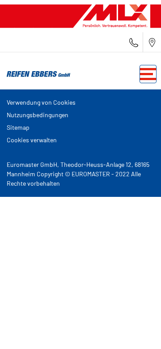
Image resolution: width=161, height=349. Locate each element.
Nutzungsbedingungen (37, 115)
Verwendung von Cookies (41, 102)
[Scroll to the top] (137, 330)
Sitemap (18, 127)
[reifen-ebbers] (36, 74)
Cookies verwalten (32, 140)
